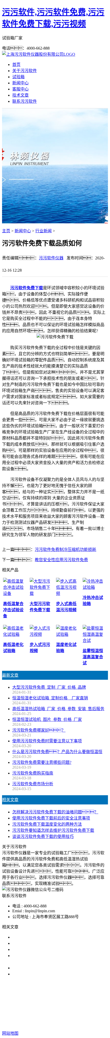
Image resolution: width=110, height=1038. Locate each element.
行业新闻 (43, 231)
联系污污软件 (24, 101)
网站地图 (27, 1023)
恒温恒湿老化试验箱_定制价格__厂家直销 (50, 698)
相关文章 (10, 800)
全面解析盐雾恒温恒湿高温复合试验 (45, 968)
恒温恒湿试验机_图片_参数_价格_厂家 (47, 719)
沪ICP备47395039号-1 (89, 1023)
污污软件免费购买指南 (32, 773)
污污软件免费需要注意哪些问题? (41, 762)
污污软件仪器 (51, 258)
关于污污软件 (24, 70)
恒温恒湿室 (55, 1007)
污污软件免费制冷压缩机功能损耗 (65, 549)
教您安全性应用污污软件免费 (61, 560)
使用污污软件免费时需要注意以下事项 (47, 741)
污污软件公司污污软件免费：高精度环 (53, 943)
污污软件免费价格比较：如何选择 (53, 974)
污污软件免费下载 (26, 288)
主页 (6, 231)
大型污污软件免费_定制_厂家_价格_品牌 (49, 687)
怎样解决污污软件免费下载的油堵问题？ (55, 812)
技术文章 (20, 95)
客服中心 (20, 89)
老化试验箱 (95, 1000)
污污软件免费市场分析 (32, 784)
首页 (16, 64)
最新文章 (10, 675)
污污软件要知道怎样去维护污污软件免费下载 (53, 830)
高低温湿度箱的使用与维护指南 (41, 937)
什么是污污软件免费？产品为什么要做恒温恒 (57, 751)
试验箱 (18, 77)
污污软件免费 (32, 1000)
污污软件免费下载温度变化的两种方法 (47, 824)
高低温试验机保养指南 (32, 949)
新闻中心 (20, 83)
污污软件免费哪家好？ (38, 730)
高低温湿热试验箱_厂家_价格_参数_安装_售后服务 (58, 709)
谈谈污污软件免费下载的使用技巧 (43, 836)
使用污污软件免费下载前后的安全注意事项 (51, 818)
